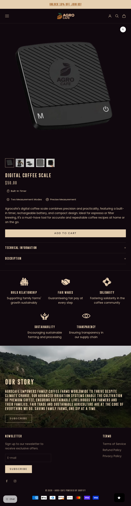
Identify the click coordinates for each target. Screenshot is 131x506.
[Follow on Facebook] (6, 481)
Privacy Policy (112, 456)
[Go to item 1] (9, 162)
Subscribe (18, 469)
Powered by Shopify (76, 490)
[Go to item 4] (40, 162)
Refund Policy (112, 450)
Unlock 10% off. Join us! (65, 4)
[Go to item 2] (19, 162)
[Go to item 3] (30, 162)
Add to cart (65, 233)
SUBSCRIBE (18, 418)
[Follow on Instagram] (15, 481)
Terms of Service (114, 444)
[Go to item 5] (50, 162)
